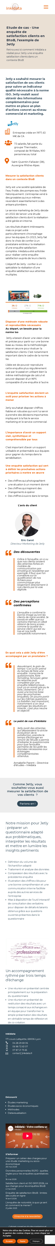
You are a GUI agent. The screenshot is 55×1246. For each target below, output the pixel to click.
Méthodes (13, 1109)
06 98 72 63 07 (20, 1046)
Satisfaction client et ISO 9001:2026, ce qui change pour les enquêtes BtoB (27, 1185)
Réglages (36, 1241)
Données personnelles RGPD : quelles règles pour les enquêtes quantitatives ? (27, 1173)
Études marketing (18, 1102)
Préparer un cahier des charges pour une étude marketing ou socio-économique (26, 1161)
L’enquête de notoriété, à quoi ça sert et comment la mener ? (26, 1204)
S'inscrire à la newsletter (27, 1216)
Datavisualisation (17, 1113)
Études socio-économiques (23, 1106)
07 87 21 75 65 (19, 1050)
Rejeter (23, 1241)
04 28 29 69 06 (20, 1043)
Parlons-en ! (27, 803)
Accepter (9, 1241)
